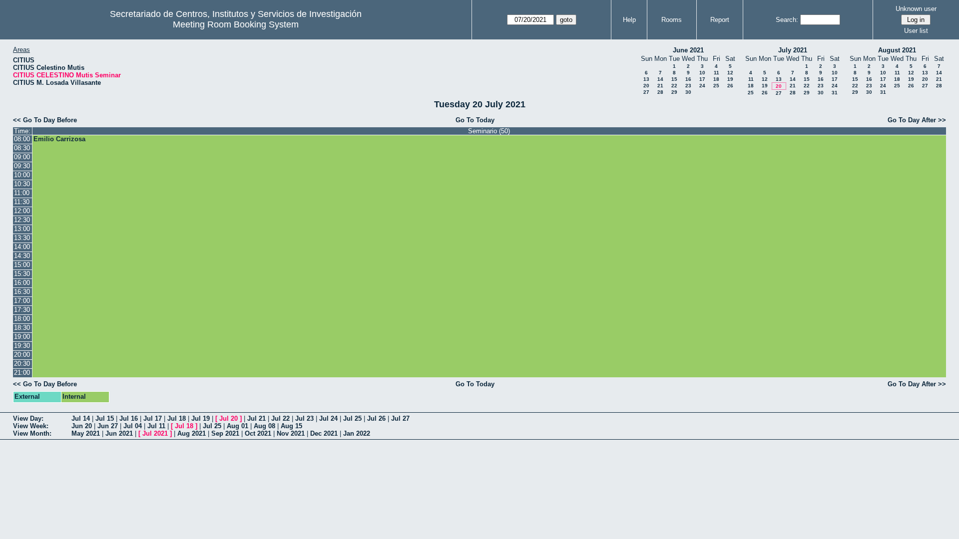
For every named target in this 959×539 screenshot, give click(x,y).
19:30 (22, 345)
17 (702, 79)
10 (702, 72)
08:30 (22, 148)
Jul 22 (280, 418)
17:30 (22, 309)
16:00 (22, 282)
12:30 (22, 220)
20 (646, 85)
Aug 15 (291, 426)
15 (674, 79)
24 (702, 85)
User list (916, 30)
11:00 (21, 193)
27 (646, 92)
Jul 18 (176, 418)
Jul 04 (132, 426)
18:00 (22, 318)
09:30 (22, 166)
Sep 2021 (225, 433)
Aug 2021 (191, 433)
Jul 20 (228, 418)
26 (730, 85)
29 (674, 92)
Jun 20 (81, 426)
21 (660, 85)
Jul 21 (256, 418)
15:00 (22, 265)
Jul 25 (352, 418)
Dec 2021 (324, 433)
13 (646, 79)
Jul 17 (152, 418)
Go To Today (475, 120)
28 (660, 92)
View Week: (30, 426)
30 (688, 92)
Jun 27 (107, 426)
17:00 (22, 300)
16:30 (22, 291)
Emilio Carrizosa (59, 139)
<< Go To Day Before (45, 120)
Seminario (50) (489, 131)
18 (716, 79)
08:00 (22, 139)
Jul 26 (376, 418)
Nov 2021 (291, 433)
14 (660, 79)
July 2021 (792, 50)
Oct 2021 (258, 433)
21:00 (22, 372)
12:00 (22, 211)
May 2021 (85, 433)
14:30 (22, 256)
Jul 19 (200, 418)
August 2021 (897, 50)
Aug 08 (264, 426)
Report (719, 19)
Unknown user (916, 8)
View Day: (28, 418)
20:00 (22, 354)
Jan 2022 (356, 433)
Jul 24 (328, 418)
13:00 (22, 229)
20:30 (22, 363)
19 (730, 79)
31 (835, 92)
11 (716, 72)
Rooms (671, 19)
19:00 (22, 336)
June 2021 (688, 50)
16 (688, 79)
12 (730, 72)
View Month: (32, 433)
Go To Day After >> (917, 120)
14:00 (22, 247)
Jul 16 (128, 418)
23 (688, 85)
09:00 (22, 157)
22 (674, 85)
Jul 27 (400, 418)
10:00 (22, 175)
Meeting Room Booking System (236, 24)
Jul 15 (104, 418)
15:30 (22, 273)
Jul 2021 (155, 433)
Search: (787, 19)
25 (716, 85)
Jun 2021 (119, 433)
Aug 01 (237, 426)
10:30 (22, 184)
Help (629, 19)
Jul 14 (80, 418)
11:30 (21, 202)
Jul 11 (156, 426)
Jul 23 (304, 418)
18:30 (22, 327)
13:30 (22, 238)
